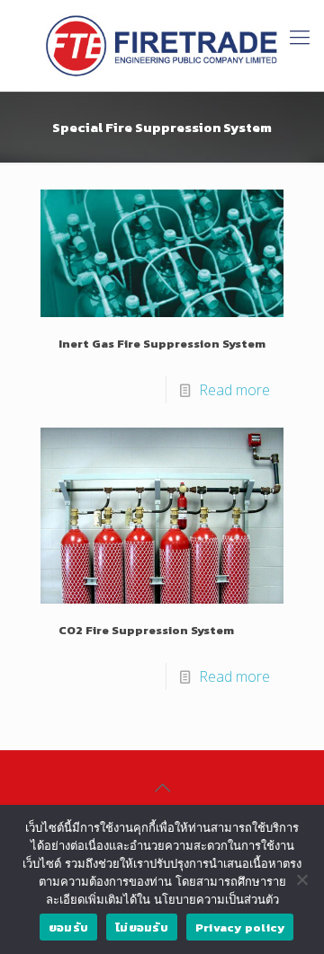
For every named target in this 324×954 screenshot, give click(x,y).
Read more (234, 390)
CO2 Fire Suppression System (146, 630)
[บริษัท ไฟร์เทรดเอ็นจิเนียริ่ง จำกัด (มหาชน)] (162, 45)
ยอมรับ (68, 927)
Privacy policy (240, 927)
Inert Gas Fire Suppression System (162, 343)
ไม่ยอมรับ (141, 927)
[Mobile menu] (299, 36)
